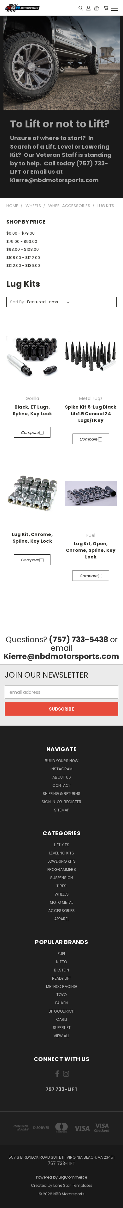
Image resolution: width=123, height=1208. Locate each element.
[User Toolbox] (88, 8)
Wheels (62, 894)
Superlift (62, 1027)
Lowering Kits (62, 861)
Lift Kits (61, 844)
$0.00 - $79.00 (20, 233)
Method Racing (61, 986)
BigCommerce (73, 1177)
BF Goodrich (61, 1011)
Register (72, 801)
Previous (9, 1201)
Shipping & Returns (61, 793)
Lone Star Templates (72, 1185)
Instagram (61, 769)
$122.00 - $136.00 (23, 265)
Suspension (61, 877)
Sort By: (17, 302)
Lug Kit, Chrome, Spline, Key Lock (32, 537)
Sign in (49, 801)
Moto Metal (61, 902)
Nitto (61, 962)
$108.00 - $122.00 (23, 258)
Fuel (62, 953)
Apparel (61, 918)
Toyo (61, 994)
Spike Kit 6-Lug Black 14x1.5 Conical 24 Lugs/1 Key (90, 413)
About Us (61, 777)
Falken (61, 1003)
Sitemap (61, 810)
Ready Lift (61, 978)
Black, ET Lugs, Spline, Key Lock (32, 410)
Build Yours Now (62, 760)
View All (61, 1036)
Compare (30, 432)
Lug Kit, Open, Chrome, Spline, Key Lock (91, 550)
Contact (61, 785)
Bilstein (61, 970)
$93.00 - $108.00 (22, 249)
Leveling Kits (61, 853)
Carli (61, 1019)
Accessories (61, 910)
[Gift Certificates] (96, 8)
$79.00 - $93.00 (21, 241)
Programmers (61, 869)
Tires (61, 886)
